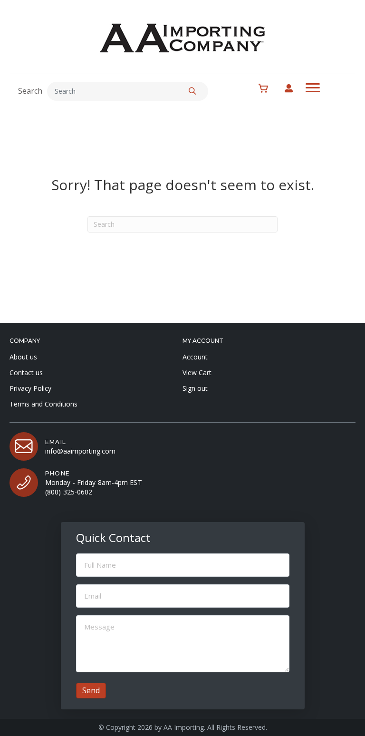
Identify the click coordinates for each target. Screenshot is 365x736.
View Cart (196, 372)
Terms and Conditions (43, 403)
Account (195, 356)
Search (30, 91)
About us (23, 356)
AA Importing (183, 727)
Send (91, 690)
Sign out (195, 388)
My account (293, 88)
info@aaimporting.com (80, 450)
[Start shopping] (268, 88)
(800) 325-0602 (68, 491)
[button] (192, 91)
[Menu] (313, 88)
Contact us (26, 372)
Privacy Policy (30, 388)
